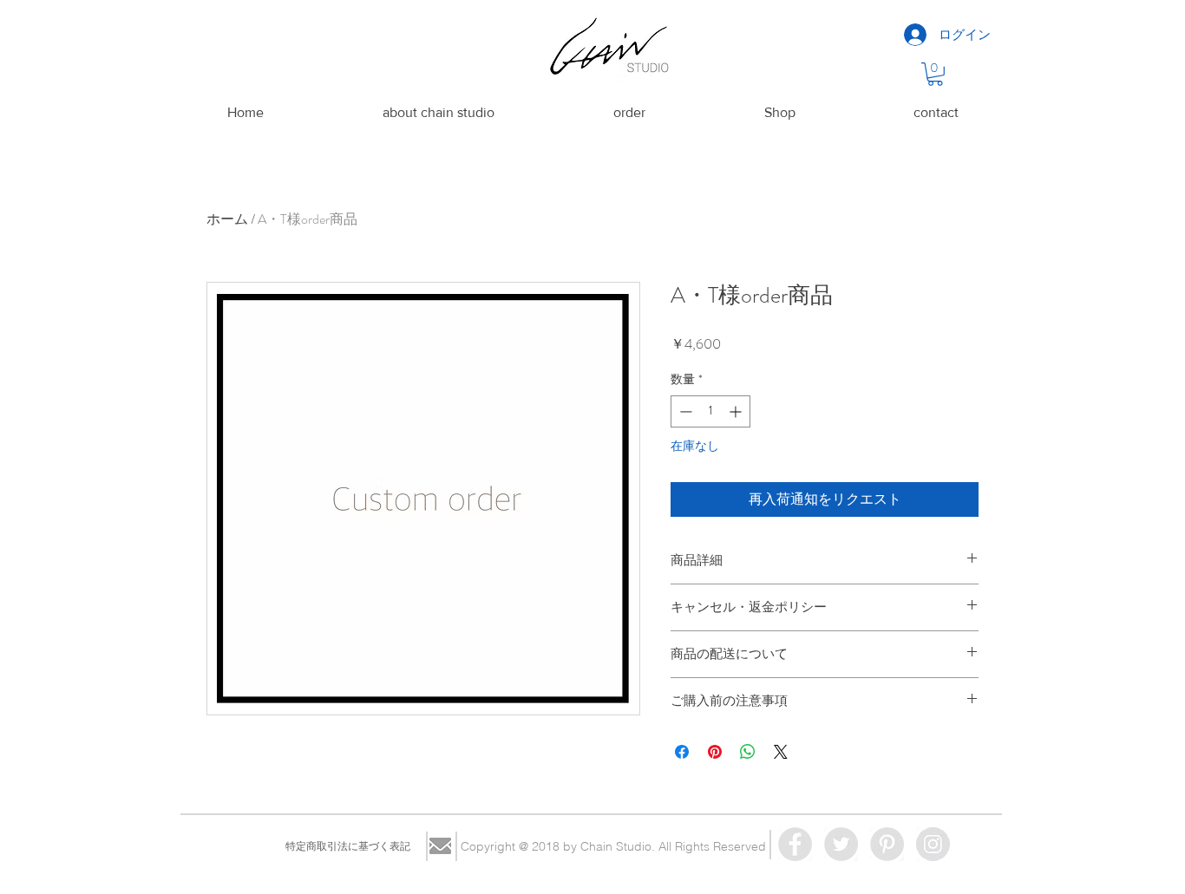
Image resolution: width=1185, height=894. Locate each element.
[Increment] (737, 411)
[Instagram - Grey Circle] (933, 844)
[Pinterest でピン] (714, 751)
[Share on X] (780, 751)
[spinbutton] (710, 411)
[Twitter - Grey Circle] (841, 844)
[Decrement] (684, 411)
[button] (935, 74)
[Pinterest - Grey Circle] (887, 844)
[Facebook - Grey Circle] (795, 844)
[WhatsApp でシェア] (747, 751)
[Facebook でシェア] (681, 751)
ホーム (227, 219)
